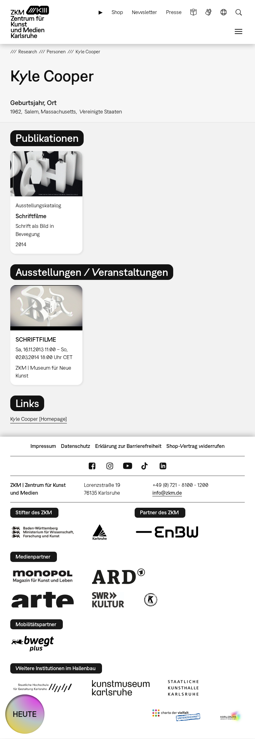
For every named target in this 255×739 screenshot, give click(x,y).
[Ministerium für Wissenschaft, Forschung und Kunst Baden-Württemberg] (43, 532)
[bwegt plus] (33, 643)
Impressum (43, 446)
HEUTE (25, 713)
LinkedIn (163, 466)
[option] (49, 202)
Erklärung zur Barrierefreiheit (128, 446)
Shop (117, 12)
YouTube (127, 466)
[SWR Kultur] (108, 599)
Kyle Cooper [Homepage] (38, 419)
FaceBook (92, 466)
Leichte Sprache (193, 12)
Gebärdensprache (208, 12)
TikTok (145, 466)
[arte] (43, 599)
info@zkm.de (167, 493)
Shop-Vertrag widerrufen (195, 446)
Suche (238, 12)
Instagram (110, 466)
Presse (174, 12)
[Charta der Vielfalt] (176, 716)
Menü (238, 32)
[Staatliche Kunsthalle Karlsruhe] (183, 688)
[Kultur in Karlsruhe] (150, 599)
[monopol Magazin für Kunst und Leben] (43, 576)
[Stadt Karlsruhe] (99, 532)
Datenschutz (75, 446)
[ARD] (118, 576)
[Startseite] (35, 22)
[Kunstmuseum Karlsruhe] (121, 688)
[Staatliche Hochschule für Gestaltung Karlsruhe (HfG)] (43, 688)
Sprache (223, 12)
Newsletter (144, 12)
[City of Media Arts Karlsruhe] (231, 716)
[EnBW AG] (167, 532)
